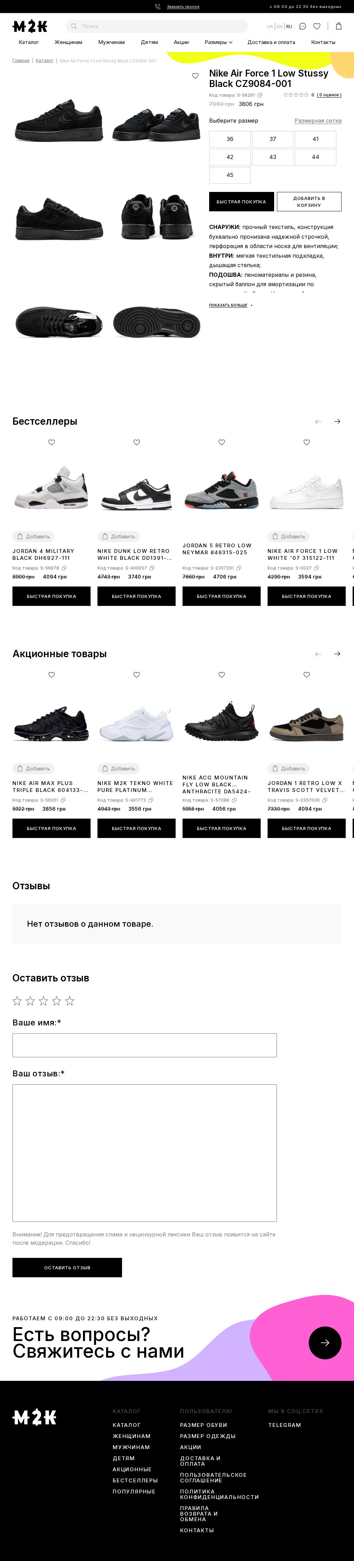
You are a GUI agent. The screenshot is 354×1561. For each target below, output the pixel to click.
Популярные (134, 1491)
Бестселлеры (135, 1480)
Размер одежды (208, 1436)
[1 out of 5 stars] (17, 1001)
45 (229, 174)
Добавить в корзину (309, 201)
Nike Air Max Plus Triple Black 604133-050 (47, 787)
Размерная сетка (318, 120)
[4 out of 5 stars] (57, 1001)
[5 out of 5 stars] (70, 1001)
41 (316, 138)
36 (230, 138)
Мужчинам (111, 42)
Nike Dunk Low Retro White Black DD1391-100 (133, 555)
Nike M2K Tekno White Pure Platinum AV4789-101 (135, 787)
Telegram (284, 1425)
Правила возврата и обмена (199, 1514)
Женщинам (68, 42)
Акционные (132, 1469)
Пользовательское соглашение (213, 1477)
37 (273, 138)
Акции (181, 42)
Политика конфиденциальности (219, 1494)
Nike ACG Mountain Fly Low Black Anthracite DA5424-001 (217, 784)
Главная (20, 61)
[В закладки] (195, 76)
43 (272, 156)
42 (229, 156)
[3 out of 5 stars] (44, 1001)
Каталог (29, 42)
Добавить (38, 536)
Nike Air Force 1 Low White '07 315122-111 (303, 554)
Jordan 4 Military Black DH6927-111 (43, 554)
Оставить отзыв (67, 1267)
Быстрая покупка (241, 201)
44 (315, 156)
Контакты (323, 42)
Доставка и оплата (271, 42)
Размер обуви (203, 1425)
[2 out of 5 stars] (31, 1001)
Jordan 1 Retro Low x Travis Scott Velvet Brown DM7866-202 (305, 787)
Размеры (216, 42)
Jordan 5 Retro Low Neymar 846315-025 (217, 549)
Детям (149, 42)
